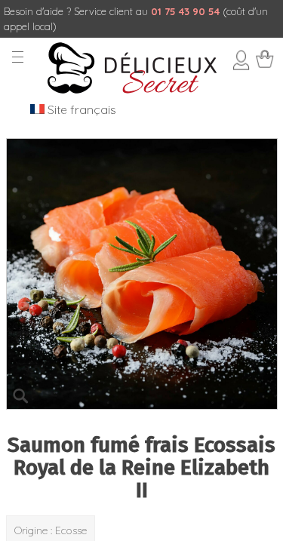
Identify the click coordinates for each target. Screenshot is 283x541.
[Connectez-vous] (240, 65)
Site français (80, 109)
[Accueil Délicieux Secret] (132, 89)
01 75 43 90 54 (185, 11)
